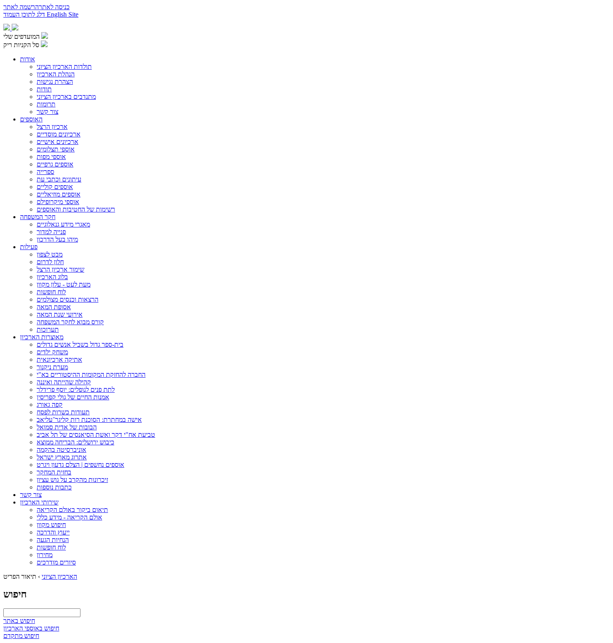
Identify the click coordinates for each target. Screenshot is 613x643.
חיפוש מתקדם (21, 635)
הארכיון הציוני (59, 576)
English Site (62, 14)
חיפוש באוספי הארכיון (31, 628)
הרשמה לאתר (21, 6)
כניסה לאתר (54, 6)
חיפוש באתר (19, 620)
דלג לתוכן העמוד (25, 14)
